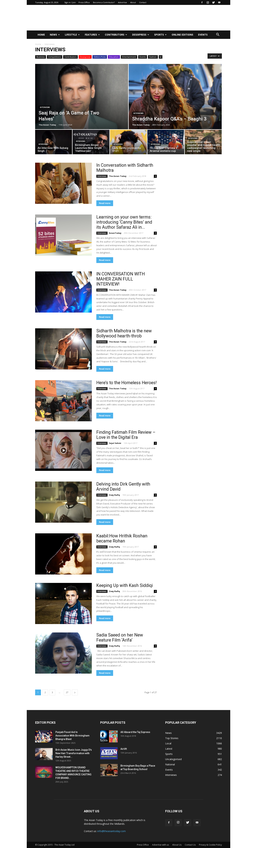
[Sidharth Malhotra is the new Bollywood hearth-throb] (63, 348)
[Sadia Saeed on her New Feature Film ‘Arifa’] (63, 653)
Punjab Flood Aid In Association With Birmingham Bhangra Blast (72, 735)
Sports (159, 34)
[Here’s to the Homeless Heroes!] (63, 400)
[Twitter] (213, 2)
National (170, 764)
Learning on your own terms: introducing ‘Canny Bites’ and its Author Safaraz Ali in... (124, 222)
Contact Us (190, 844)
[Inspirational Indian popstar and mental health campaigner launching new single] (203, 143)
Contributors (114, 34)
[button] (217, 34)
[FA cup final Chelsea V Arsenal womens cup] (165, 143)
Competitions (54, 57)
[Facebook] (202, 2)
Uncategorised (173, 759)
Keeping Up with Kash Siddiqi (124, 585)
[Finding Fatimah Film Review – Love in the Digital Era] (63, 450)
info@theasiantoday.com (111, 831)
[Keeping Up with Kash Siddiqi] (63, 603)
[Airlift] (109, 753)
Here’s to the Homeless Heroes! (126, 382)
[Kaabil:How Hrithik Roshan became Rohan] (63, 553)
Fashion (152, 57)
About (133, 2)
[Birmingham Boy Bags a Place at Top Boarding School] (109, 770)
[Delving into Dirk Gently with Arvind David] (63, 502)
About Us (176, 844)
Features (91, 34)
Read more (104, 203)
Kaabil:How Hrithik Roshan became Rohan (121, 538)
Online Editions (182, 34)
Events (203, 34)
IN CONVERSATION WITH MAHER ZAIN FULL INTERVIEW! (120, 279)
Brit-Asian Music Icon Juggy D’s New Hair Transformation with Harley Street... (73, 753)
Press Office (84, 2)
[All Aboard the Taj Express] (109, 736)
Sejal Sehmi (115, 443)
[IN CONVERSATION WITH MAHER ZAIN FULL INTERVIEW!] (63, 292)
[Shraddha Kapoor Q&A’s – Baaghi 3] (175, 104)
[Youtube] (219, 2)
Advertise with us (160, 844)
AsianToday (115, 233)
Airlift (123, 748)
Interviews (45, 107)
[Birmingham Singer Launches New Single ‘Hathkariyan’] (91, 143)
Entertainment (129, 57)
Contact (142, 2)
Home (41, 34)
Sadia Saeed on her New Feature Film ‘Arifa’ (119, 637)
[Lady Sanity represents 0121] (128, 143)
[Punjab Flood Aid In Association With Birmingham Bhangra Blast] (44, 736)
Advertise (122, 2)
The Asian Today (47, 124)
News (53, 34)
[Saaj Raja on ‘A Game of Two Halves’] (81, 104)
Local (168, 743)
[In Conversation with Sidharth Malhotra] (63, 183)
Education (114, 57)
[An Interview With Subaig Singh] (53, 143)
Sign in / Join (70, 2)
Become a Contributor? (104, 2)
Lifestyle (71, 34)
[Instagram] (207, 2)
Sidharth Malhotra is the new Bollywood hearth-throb (124, 333)
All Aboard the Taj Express (135, 732)
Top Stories (171, 738)
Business (41, 57)
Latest (168, 748)
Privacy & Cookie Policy (210, 844)
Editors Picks (100, 57)
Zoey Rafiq (114, 495)
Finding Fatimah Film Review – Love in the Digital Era (125, 435)
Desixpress (85, 57)
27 (67, 692)
